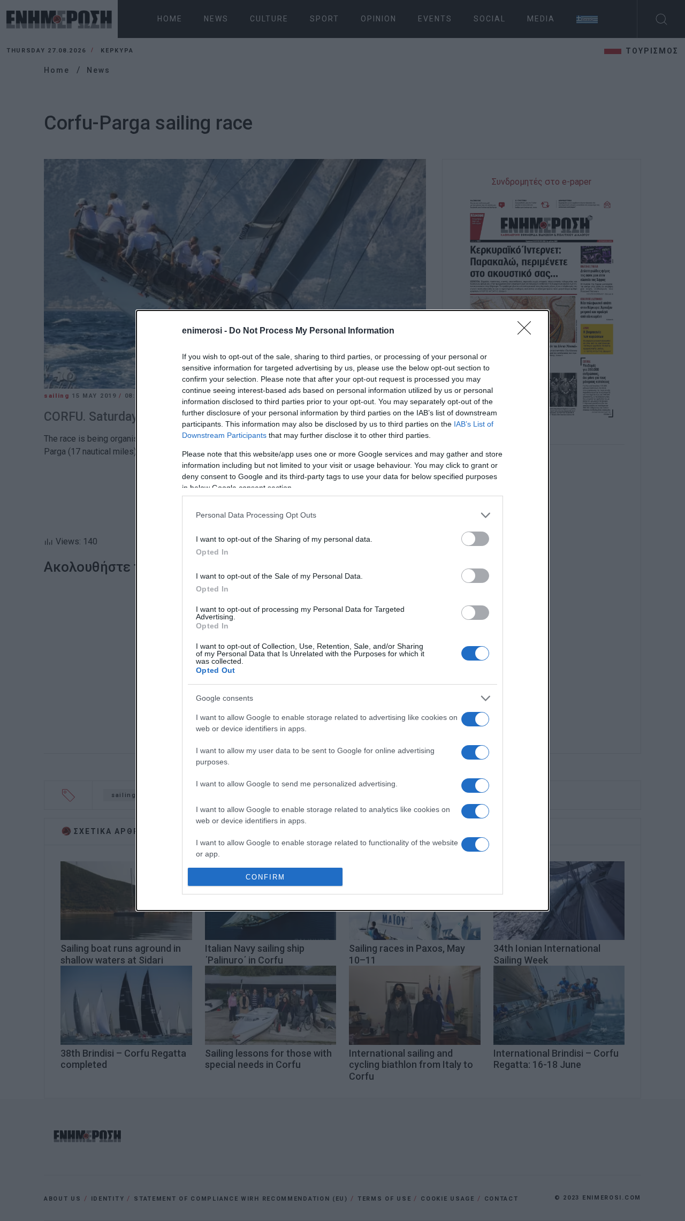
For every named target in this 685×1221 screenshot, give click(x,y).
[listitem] (342, 515)
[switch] (475, 539)
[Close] (527, 331)
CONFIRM (265, 877)
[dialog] (342, 610)
